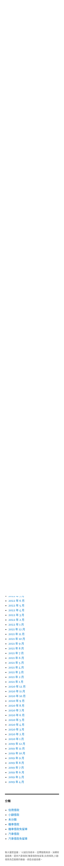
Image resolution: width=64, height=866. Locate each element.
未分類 (12, 819)
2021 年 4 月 (16, 667)
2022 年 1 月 (16, 624)
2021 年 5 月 (16, 662)
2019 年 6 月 (16, 772)
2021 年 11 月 (16, 634)
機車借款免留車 (17, 829)
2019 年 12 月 (16, 743)
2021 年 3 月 (16, 672)
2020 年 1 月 (16, 739)
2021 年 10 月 (16, 639)
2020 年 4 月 (16, 724)
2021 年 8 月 (16, 648)
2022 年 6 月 (16, 600)
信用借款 (13, 810)
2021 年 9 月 (16, 643)
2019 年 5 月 (16, 777)
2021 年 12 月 (16, 629)
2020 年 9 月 (16, 701)
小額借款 (13, 814)
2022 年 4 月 (16, 610)
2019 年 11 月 (16, 748)
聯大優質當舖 (11, 852)
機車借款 (13, 824)
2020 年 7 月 (16, 710)
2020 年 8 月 (16, 705)
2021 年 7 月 (16, 653)
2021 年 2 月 (16, 677)
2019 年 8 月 (16, 762)
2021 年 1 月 (15, 681)
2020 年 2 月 (16, 734)
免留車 (40, 855)
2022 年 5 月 (16, 605)
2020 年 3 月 (16, 729)
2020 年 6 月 (16, 715)
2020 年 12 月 (17, 686)
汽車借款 (13, 834)
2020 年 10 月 (17, 696)
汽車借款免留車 (17, 838)
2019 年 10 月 (16, 753)
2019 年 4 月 (16, 782)
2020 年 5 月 (16, 720)
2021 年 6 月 (16, 658)
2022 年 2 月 (16, 619)
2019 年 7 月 (16, 767)
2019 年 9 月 (16, 758)
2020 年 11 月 (16, 691)
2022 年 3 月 (16, 615)
